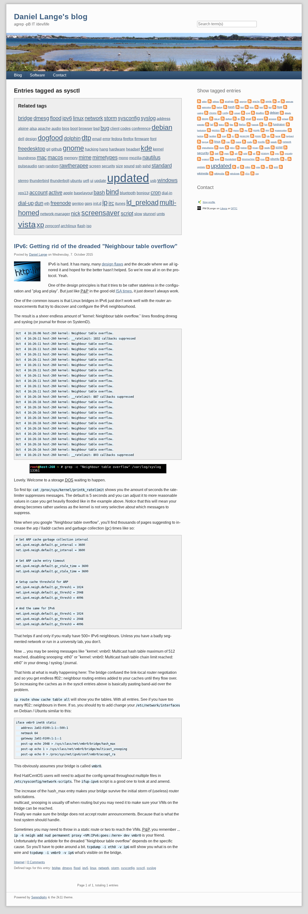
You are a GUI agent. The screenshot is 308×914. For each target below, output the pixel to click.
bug (105, 128)
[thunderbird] (222, 159)
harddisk (212, 136)
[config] (219, 112)
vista (27, 224)
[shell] (212, 153)
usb (153, 181)
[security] (285, 147)
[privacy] (249, 147)
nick (75, 213)
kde (146, 148)
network (94, 118)
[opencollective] (199, 147)
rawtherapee (73, 166)
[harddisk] (206, 135)
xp (40, 225)
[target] (212, 159)
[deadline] (253, 112)
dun (39, 203)
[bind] (237, 107)
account (38, 192)
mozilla (135, 158)
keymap (205, 142)
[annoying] (236, 101)
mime (85, 157)
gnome (73, 148)
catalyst (200, 113)
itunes (120, 204)
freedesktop (31, 149)
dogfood (50, 138)
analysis (229, 101)
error (106, 139)
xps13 (23, 193)
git (48, 149)
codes (125, 128)
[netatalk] (268, 141)
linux (78, 118)
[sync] (272, 153)
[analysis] (222, 101)
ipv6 (67, 118)
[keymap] (199, 141)
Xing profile (209, 202)
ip (105, 202)
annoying (243, 102)
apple (68, 193)
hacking (91, 149)
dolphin (72, 138)
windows (167, 180)
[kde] (264, 135)
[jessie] (252, 135)
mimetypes (105, 157)
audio (56, 128)
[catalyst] (285, 107)
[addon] (199, 101)
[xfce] (242, 173)
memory (71, 158)
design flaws (112, 264)
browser (85, 128)
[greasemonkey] (272, 130)
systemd (205, 159)
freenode (61, 203)
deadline (260, 113)
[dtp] (235, 118)
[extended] (291, 118)
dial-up (26, 203)
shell (216, 153)
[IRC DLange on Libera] (199, 208)
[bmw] (247, 107)
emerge (260, 119)
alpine (23, 128)
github (56, 149)
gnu (245, 130)
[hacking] (290, 130)
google (256, 130)
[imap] (219, 135)
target (217, 159)
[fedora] (216, 124)
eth (47, 204)
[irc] (229, 135)
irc (111, 203)
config (225, 113)
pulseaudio (27, 166)
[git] (223, 130)
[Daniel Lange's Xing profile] (199, 202)
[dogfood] (223, 118)
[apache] (249, 101)
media (249, 142)
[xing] (252, 173)
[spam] (221, 153)
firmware (142, 139)
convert (237, 113)
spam (226, 153)
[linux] (211, 141)
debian (162, 127)
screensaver (100, 213)
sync (277, 153)
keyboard (290, 136)
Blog (18, 75)
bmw (252, 107)
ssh (138, 166)
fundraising (201, 130)
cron (156, 192)
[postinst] (237, 147)
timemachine (248, 159)
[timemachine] (239, 159)
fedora (116, 139)
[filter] (227, 124)
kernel (158, 149)
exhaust (285, 119)
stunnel (149, 214)
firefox (128, 139)
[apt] (274, 101)
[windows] (227, 173)
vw (267, 167)
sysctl (140, 868)
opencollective (207, 148)
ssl (254, 153)
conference (141, 128)
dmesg (41, 118)
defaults (288, 113)
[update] (289, 159)
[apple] (262, 101)
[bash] (225, 107)
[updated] (208, 166)
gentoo (78, 204)
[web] (271, 166)
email (97, 139)
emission (272, 119)
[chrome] (206, 112)
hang (103, 149)
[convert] (231, 112)
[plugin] (216, 147)
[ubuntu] (267, 159)
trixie (262, 159)
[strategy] (258, 153)
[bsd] (266, 107)
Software (37, 75)
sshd (146, 166)
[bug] (274, 107)
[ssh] (232, 153)
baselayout (83, 193)
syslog (148, 118)
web (276, 167)
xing (257, 173)
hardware (117, 149)
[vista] (253, 166)
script (127, 213)
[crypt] (243, 112)
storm (110, 118)
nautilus (151, 157)
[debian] (267, 112)
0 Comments (36, 862)
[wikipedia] (211, 173)
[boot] (256, 107)
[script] (273, 147)
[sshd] (240, 153)
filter (231, 125)
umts (161, 214)
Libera (223, 208)
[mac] (223, 141)
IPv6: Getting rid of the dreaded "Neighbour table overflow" (95, 246)
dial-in (167, 193)
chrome (213, 113)
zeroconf (52, 226)
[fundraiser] (270, 124)
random (51, 166)
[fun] (261, 124)
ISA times (124, 291)
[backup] (214, 107)
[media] (244, 141)
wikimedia (202, 173)
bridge (25, 118)
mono (123, 158)
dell (21, 139)
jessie (258, 136)
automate (289, 101)
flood (55, 118)
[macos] (233, 141)
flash (81, 226)
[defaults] (282, 112)
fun (265, 124)
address (163, 119)
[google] (250, 130)
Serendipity (39, 897)
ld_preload (142, 202)
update (100, 181)
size (119, 166)
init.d (97, 204)
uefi (86, 181)
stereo (23, 181)
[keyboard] (283, 135)
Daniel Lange (38, 254)
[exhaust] (279, 118)
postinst (243, 148)
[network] (280, 141)
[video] (242, 166)
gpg (267, 130)
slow (138, 214)
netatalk (273, 142)
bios (65, 128)
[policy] (227, 147)
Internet (19, 862)
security (108, 166)
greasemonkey (281, 130)
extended (200, 125)
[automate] (283, 101)
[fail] (207, 124)
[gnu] (242, 130)
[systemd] (199, 159)
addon (204, 102)
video (247, 167)
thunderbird (39, 181)
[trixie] (257, 159)
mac (42, 157)
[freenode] (248, 124)
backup (219, 107)
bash (99, 192)
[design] (199, 118)
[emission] (266, 118)
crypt (248, 113)
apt (278, 102)
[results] (261, 147)
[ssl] (250, 153)
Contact (59, 75)
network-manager (55, 214)
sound (129, 166)
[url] (234, 166)
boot (74, 128)
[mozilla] (255, 141)
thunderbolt (59, 181)
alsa (33, 128)
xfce (247, 173)
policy (232, 147)
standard (162, 166)
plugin (221, 147)
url (238, 167)
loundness (27, 158)
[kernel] (272, 135)
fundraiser (279, 124)
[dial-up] (211, 118)
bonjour (143, 193)
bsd (96, 128)
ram (41, 166)
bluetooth (128, 193)
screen (95, 166)
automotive (206, 107)
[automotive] (199, 107)
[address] (210, 101)
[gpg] (262, 130)
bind (112, 192)
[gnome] (230, 130)
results (267, 148)
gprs (88, 204)
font (153, 139)
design (31, 139)
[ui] (282, 159)
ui (91, 181)
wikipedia (219, 173)
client (114, 128)
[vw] (263, 166)
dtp (86, 138)
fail (211, 124)
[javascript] (237, 135)
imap (224, 136)
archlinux (68, 226)
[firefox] (236, 124)
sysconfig (129, 118)
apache (44, 128)
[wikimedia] (281, 166)
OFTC (234, 208)
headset (133, 149)
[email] (243, 118)
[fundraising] (288, 124)
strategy (265, 153)
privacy (255, 147)
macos (55, 157)
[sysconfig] (282, 153)
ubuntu (76, 181)
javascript (244, 136)
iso (88, 226)
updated (128, 178)
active (55, 192)
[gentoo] (209, 130)
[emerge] (254, 118)
